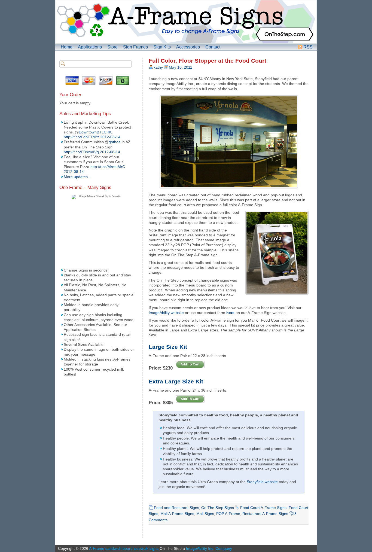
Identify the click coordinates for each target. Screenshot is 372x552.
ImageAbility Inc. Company (209, 548)
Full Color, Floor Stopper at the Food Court (207, 60)
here (230, 312)
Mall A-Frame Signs (177, 513)
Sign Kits (162, 47)
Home (66, 47)
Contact (212, 47)
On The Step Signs (217, 507)
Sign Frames (135, 47)
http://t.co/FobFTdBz (81, 137)
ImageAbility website (166, 312)
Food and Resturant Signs (176, 507)
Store (112, 47)
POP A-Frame (228, 513)
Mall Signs (205, 513)
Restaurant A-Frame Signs (265, 513)
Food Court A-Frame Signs (263, 507)
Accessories (188, 47)
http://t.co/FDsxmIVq (81, 152)
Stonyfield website (262, 482)
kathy (158, 67)
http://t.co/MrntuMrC (107, 166)
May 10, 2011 (180, 67)
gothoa (115, 142)
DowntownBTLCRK (95, 132)
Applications (90, 47)
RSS (308, 47)
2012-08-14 (110, 137)
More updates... (77, 177)
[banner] (186, 22)
